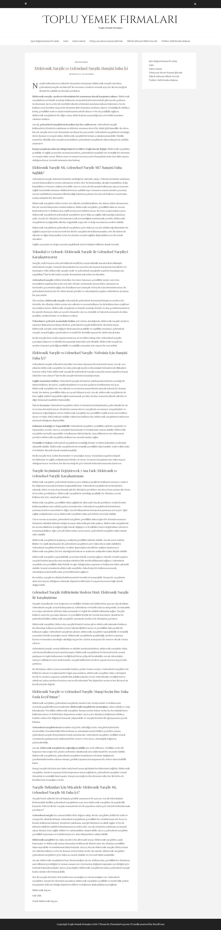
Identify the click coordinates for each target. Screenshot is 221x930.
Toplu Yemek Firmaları (110, 21)
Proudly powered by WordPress (147, 924)
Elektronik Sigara (41, 890)
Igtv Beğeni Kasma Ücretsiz (45, 41)
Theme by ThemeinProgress (114, 924)
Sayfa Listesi (78, 41)
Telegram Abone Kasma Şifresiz (106, 41)
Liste (65, 41)
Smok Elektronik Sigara (44, 901)
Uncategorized (81, 62)
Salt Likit (36, 895)
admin (91, 74)
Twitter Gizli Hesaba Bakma (175, 41)
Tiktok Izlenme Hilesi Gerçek (142, 41)
